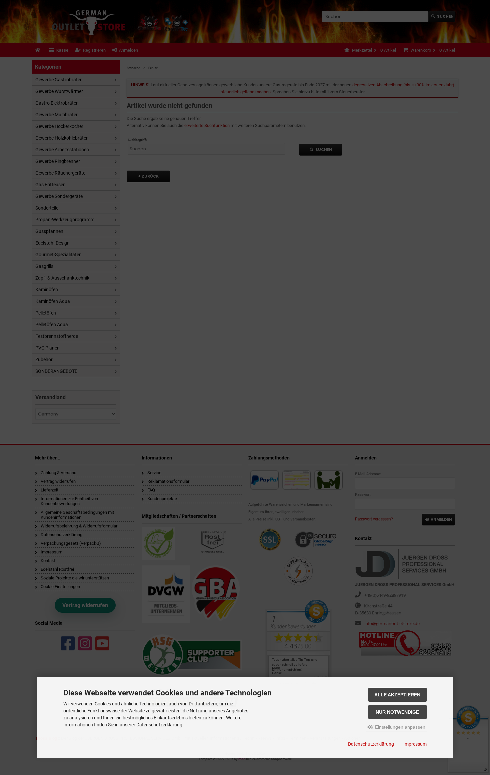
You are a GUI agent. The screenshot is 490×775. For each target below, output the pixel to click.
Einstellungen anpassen (399, 727)
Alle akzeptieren (397, 694)
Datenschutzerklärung (371, 744)
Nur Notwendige (397, 712)
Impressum (415, 744)
